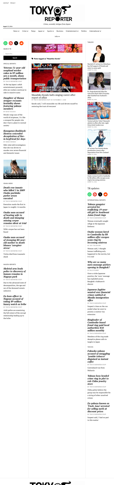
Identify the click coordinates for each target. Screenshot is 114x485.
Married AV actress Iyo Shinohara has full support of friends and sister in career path (99, 66)
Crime (24, 31)
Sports (49, 31)
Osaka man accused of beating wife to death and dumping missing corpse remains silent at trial (14, 217)
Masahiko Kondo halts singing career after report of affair (53, 96)
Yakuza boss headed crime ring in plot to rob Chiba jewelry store (98, 379)
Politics (84, 31)
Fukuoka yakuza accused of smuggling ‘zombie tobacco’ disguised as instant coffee (99, 356)
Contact (6, 3)
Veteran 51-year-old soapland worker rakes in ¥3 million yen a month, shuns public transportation (14, 73)
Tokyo (33, 31)
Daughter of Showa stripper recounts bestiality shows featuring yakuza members (13, 103)
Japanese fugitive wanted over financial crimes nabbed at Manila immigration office (99, 295)
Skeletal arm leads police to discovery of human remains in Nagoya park (14, 272)
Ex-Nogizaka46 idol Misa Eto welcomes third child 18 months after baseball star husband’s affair (98, 95)
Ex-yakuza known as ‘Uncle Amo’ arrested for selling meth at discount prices (98, 407)
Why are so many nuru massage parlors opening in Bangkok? (99, 265)
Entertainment (71, 31)
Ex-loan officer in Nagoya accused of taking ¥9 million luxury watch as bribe (14, 300)
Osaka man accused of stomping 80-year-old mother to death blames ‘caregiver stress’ (14, 242)
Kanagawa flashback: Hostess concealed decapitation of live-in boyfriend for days (14, 134)
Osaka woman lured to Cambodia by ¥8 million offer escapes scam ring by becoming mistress (99, 178)
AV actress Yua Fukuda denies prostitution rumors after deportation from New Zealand (98, 150)
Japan (40, 31)
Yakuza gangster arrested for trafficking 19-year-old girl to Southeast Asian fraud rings (98, 209)
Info (56, 36)
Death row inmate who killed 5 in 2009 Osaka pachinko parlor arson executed (14, 193)
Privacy (13, 3)
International (94, 31)
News (15, 31)
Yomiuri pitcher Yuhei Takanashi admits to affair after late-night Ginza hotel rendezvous (99, 123)
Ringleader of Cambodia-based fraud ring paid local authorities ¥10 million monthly (98, 325)
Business (60, 31)
